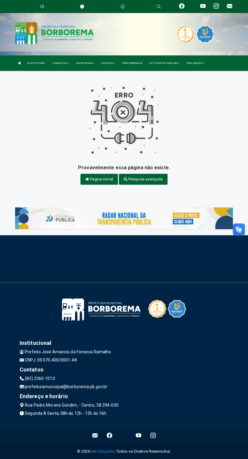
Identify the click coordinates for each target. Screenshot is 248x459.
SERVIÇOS (107, 63)
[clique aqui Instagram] (153, 435)
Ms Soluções (102, 451)
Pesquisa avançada (145, 179)
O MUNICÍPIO (60, 63)
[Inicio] (19, 63)
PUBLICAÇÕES (195, 63)
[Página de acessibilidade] (123, 6)
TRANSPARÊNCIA (132, 63)
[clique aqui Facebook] (109, 435)
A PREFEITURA (35, 63)
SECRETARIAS (84, 63)
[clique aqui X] (124, 435)
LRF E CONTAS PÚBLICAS (163, 63)
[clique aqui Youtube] (138, 435)
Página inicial (101, 179)
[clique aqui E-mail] (95, 435)
